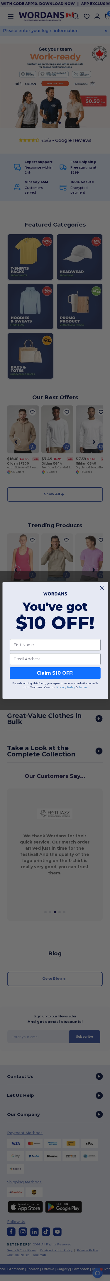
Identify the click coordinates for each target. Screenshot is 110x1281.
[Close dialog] (102, 588)
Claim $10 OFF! (54, 673)
